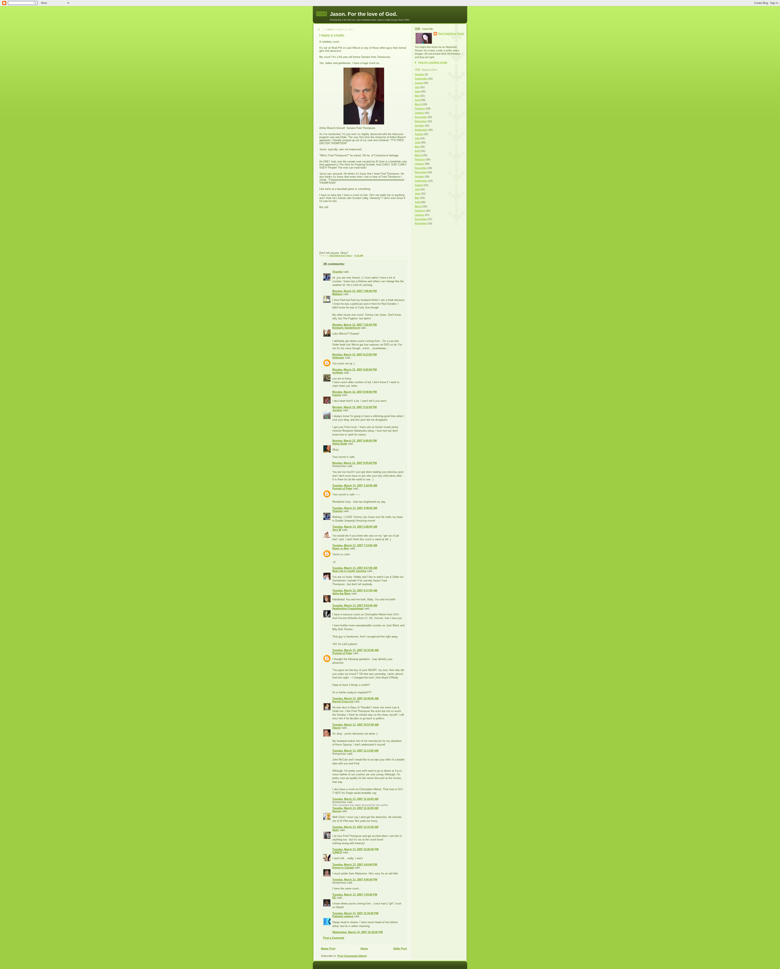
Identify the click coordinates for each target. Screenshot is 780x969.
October (419, 74)
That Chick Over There (451, 33)
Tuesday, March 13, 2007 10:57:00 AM (355, 724)
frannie (336, 394)
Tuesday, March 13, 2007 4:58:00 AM (354, 508)
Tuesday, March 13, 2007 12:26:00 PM (355, 849)
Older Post (400, 948)
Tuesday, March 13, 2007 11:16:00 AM (355, 798)
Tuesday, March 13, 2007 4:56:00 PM (354, 879)
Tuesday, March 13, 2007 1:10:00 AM (354, 485)
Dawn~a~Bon (340, 548)
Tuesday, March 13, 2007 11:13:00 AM (355, 750)
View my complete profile (432, 62)
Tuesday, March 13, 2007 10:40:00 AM (355, 698)
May (417, 95)
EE (334, 897)
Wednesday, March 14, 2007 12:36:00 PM (357, 932)
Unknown (338, 357)
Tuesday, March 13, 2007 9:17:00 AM (354, 590)
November (421, 121)
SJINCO (337, 852)
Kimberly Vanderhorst (346, 327)
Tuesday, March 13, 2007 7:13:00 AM (354, 545)
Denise (336, 811)
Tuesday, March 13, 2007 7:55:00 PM (354, 894)
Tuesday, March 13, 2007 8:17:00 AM (354, 567)
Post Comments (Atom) (352, 955)
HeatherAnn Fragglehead (347, 608)
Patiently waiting (342, 916)
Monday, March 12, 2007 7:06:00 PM (354, 291)
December (421, 117)
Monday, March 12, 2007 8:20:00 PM (354, 369)
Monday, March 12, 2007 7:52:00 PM (354, 324)
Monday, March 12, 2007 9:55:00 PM (354, 463)
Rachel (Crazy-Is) (342, 701)
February (420, 108)
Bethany (337, 294)
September (421, 78)
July (417, 87)
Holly (335, 830)
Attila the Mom (341, 593)
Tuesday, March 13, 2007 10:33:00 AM (355, 650)
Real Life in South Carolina (349, 571)
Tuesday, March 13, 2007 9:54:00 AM (354, 605)
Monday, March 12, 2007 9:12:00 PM (354, 407)
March (418, 104)
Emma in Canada (343, 867)
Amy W (336, 529)
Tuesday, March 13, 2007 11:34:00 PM (355, 913)
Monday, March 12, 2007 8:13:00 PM (354, 354)
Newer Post (328, 948)
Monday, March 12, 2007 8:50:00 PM (354, 391)
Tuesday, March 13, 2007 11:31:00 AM (355, 827)
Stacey (336, 727)
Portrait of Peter (342, 488)
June (417, 91)
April (417, 100)
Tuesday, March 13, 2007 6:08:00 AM (354, 526)
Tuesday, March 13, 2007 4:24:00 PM (354, 864)
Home (364, 948)
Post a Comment (333, 937)
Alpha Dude (339, 443)
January (419, 112)
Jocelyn (337, 410)
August (419, 83)
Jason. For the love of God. (363, 14)
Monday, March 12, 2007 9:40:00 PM (354, 440)
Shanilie (337, 271)
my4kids (337, 372)
